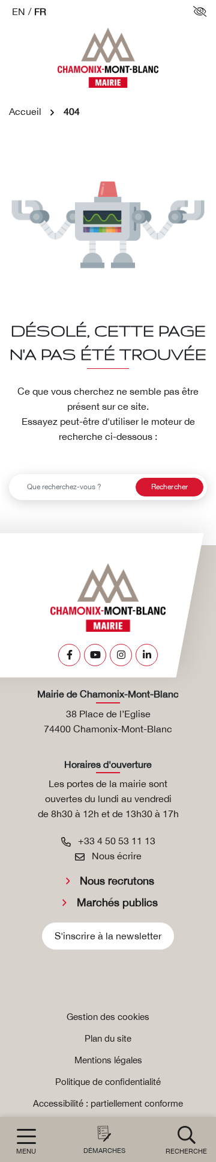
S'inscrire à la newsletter (108, 935)
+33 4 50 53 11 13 (115, 840)
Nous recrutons (117, 880)
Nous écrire (115, 855)
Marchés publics (117, 902)
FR (40, 11)
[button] (186, 1139)
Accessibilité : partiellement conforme (108, 1103)
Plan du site (108, 1038)
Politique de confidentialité (108, 1082)
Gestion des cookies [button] (108, 1017)
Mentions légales (108, 1060)
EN (18, 11)
